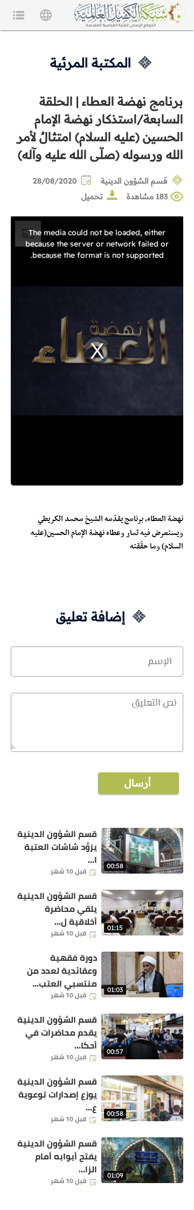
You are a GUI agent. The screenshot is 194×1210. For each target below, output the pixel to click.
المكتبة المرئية (90, 62)
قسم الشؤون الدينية (134, 181)
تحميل (92, 196)
